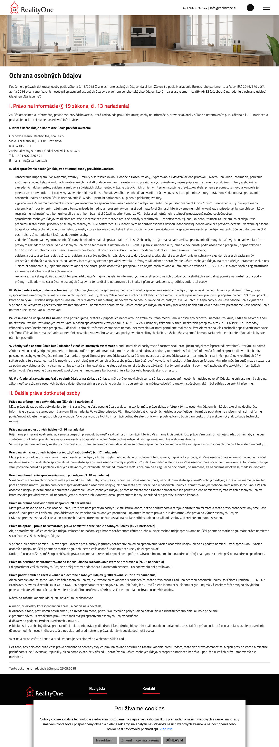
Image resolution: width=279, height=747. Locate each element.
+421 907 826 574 (194, 7)
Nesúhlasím (105, 740)
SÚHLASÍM (174, 740)
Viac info (166, 729)
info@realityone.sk (223, 7)
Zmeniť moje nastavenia (140, 740)
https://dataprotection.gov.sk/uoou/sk (104, 584)
